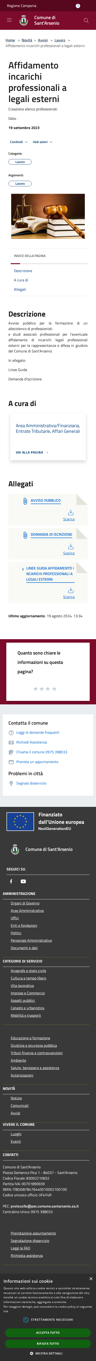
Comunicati (20, 1105)
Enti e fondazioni (24, 925)
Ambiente (18, 1060)
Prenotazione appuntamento (33, 1233)
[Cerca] (86, 20)
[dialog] (48, 1317)
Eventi (16, 1141)
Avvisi (43, 40)
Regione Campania (21, 5)
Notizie (16, 1098)
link (5, 1311)
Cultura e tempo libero (28, 978)
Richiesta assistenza (27, 1255)
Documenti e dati (24, 948)
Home (10, 40)
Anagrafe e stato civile (28, 970)
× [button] (91, 1279)
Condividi (17, 141)
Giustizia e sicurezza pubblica (34, 1045)
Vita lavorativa (22, 985)
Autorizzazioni (22, 1075)
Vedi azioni (40, 141)
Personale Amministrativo (31, 940)
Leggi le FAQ (20, 1248)
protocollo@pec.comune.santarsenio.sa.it (45, 1206)
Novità (27, 40)
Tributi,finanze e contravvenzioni (37, 1053)
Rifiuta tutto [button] (48, 1344)
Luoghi (16, 1134)
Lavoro (60, 40)
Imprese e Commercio (28, 993)
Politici (16, 933)
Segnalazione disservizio (30, 1240)
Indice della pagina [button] (29, 255)
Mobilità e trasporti (26, 1015)
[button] (47, 1353)
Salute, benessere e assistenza (35, 1068)
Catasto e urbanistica (27, 1008)
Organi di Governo (25, 903)
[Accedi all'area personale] (77, 5)
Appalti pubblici (23, 1000)
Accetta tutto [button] (48, 1333)
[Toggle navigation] (9, 20)
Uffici (15, 918)
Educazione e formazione (30, 1038)
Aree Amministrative (27, 910)
